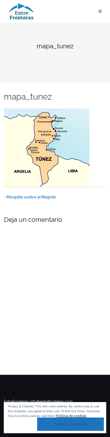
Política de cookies (71, 416)
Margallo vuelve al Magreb (31, 197)
